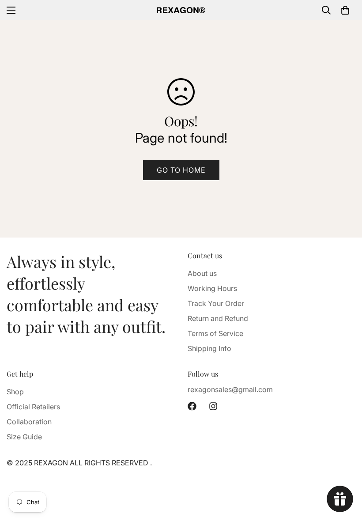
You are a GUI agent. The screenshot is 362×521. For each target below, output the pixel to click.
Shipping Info (209, 348)
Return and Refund (218, 318)
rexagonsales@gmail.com (230, 389)
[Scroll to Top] (345, 473)
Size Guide (24, 436)
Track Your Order (216, 303)
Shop (15, 391)
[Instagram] (213, 406)
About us (202, 273)
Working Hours (212, 288)
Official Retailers (33, 406)
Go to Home (181, 170)
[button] (345, 10)
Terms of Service (215, 333)
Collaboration (29, 421)
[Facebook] (192, 406)
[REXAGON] (181, 10)
